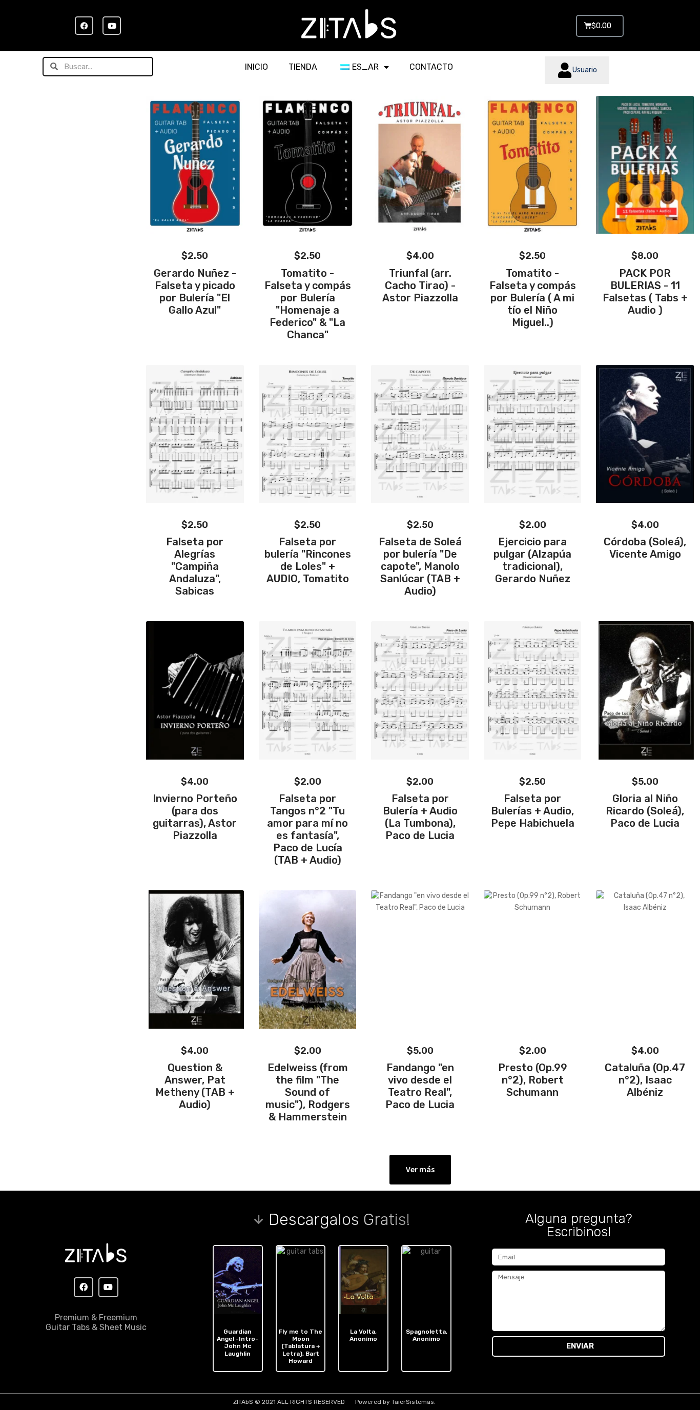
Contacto (431, 67)
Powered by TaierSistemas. (395, 1401)
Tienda (303, 67)
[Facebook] (84, 25)
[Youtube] (111, 25)
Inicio (256, 67)
